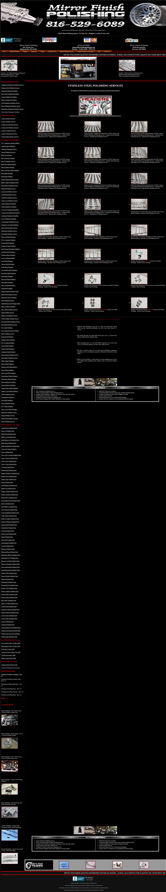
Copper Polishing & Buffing (9, 97)
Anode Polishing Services (8, 152)
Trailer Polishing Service (8, 394)
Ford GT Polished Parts (7, 431)
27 (110, 319)
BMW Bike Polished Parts (8, 434)
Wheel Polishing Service (8, 421)
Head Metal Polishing (7, 276)
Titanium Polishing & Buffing (9, 91)
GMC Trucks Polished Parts (9, 516)
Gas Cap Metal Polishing (8, 258)
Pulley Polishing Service (8, 334)
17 (93, 319)
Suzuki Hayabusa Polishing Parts (10, 609)
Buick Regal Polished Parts (8, 443)
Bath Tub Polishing (6, 155)
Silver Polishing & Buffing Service (10, 106)
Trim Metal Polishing (7, 400)
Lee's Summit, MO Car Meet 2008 (10, 643)
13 (86, 319)
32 (119, 319)
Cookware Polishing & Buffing (9, 216)
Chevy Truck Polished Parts (9, 464)
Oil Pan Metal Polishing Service (10, 318)
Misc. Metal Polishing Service (9, 309)
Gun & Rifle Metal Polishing (9, 270)
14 (88, 319)
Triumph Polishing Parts (7, 624)
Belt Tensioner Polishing (8, 158)
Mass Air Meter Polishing (8, 306)
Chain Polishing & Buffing (8, 203)
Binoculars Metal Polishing (8, 164)
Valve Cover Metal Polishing (9, 409)
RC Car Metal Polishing (7, 343)
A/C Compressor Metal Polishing (10, 143)
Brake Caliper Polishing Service (10, 182)
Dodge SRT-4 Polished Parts (9, 497)
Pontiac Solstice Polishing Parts (9, 591)
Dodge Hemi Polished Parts (8, 470)
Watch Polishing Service (8, 415)
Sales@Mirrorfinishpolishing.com (83, 47)
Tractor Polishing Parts (7, 621)
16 (91, 319)
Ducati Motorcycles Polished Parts (10, 500)
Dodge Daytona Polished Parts (9, 494)
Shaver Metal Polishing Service (9, 355)
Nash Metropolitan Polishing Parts (10, 570)
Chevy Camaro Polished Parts (9, 458)
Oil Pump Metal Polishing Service (10, 321)
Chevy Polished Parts (7, 452)
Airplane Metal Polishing (8, 146)
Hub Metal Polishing (7, 288)
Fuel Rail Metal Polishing (8, 252)
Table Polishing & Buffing (8, 382)
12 (84, 319)
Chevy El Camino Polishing (9, 449)
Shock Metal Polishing (7, 364)
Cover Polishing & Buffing (8, 219)
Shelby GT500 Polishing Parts (9, 603)
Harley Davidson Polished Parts (10, 519)
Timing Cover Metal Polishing (9, 391)
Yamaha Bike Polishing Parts (9, 637)
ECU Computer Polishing (8, 240)
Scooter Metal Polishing (7, 349)
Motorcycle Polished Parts (8, 488)
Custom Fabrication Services (9, 133)
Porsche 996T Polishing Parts (9, 594)
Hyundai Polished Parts (7, 531)
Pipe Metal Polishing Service (9, 324)
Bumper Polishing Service (8, 188)
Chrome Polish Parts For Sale (9, 665)
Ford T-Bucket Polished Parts (9, 509)
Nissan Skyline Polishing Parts (9, 576)
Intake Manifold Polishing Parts (10, 291)
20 (98, 319)
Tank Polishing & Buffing (8, 385)
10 (81, 319)
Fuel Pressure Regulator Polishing (10, 249)
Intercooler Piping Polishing (9, 297)
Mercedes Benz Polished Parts (9, 552)
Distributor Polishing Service (9, 231)
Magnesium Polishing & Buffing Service (12, 109)
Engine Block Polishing (7, 243)
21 (100, 319)
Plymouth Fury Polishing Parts (9, 585)
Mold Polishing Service (7, 312)
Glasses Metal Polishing (7, 264)
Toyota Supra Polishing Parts (9, 618)
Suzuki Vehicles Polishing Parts (10, 612)
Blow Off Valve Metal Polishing (10, 170)
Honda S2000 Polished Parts (9, 525)
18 (94, 319)
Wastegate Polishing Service (9, 412)
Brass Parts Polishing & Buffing (10, 94)
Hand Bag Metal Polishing (8, 273)
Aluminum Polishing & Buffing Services (12, 85)
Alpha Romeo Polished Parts (9, 428)
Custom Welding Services (8, 121)
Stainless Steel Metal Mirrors (9, 367)
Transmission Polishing (7, 397)
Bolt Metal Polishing (7, 176)
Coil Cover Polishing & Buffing (10, 210)
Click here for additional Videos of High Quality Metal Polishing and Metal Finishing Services (95, 115)
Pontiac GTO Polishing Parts (9, 588)
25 (107, 319)
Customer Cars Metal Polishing (9, 225)
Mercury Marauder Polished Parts (10, 564)
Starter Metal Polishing (7, 370)
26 (108, 319)
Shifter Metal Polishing (7, 361)
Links (3, 698)
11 (82, 319)
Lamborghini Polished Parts (8, 543)
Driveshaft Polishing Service (9, 234)
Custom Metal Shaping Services (10, 136)
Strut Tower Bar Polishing (8, 373)
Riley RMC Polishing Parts (8, 600)
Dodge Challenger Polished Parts (10, 473)
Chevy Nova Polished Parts (8, 461)
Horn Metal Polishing (7, 282)
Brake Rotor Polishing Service (9, 185)
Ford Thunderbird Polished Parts (10, 512)
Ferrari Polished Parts (7, 482)
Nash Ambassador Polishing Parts (10, 567)
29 (113, 319)
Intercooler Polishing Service (9, 294)
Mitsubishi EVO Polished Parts (9, 558)
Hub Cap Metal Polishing (8, 285)
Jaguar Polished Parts (7, 537)
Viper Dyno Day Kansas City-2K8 (10, 652)
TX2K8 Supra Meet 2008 (8, 655)
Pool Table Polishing (7, 328)
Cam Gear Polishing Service (9, 191)
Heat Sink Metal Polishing (8, 279)
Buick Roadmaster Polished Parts (10, 446)
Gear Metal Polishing (7, 261)
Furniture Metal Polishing (8, 255)
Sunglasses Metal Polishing (8, 379)
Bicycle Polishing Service (8, 161)
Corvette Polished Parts (7, 467)
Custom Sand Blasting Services (9, 127)
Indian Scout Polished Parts (8, 534)
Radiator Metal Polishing (8, 340)
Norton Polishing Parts (7, 579)
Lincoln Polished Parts (7, 546)
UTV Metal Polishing (7, 406)
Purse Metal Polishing (7, 337)
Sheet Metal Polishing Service (9, 358)
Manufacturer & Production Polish (10, 303)
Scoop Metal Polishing (7, 346)
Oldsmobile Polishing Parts (8, 582)
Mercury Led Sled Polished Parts (10, 561)
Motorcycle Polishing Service (9, 315)
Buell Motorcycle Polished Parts (10, 440)
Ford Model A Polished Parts (9, 506)
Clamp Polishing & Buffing (8, 207)
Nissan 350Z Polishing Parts (9, 573)
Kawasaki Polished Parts (8, 540)
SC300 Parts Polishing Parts (9, 606)
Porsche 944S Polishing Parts (9, 597)
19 (96, 319)
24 (105, 319)
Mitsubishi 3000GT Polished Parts (10, 555)
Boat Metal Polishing (7, 173)
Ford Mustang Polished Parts (9, 485)
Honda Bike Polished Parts (8, 528)
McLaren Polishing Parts (8, 549)
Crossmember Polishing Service (10, 222)
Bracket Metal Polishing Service (10, 179)
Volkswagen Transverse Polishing (10, 633)
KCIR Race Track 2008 (7, 649)
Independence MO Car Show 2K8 (10, 646)
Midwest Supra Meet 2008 (8, 658)
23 (103, 319)
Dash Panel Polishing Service (9, 228)
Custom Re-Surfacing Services (9, 124)
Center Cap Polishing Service (9, 200)
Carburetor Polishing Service (9, 197)
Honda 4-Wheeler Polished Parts (10, 522)
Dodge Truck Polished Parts (9, 476)
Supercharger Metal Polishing (9, 376)
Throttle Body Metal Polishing (9, 388)
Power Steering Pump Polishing (10, 331)
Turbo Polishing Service (7, 403)
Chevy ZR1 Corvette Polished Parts (11, 455)
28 (112, 319)
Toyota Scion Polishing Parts (9, 615)
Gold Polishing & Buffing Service (10, 103)
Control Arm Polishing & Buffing (10, 213)
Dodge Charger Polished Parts (9, 491)
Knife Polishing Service (7, 300)
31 (117, 319)
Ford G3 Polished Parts (7, 503)
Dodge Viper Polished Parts (8, 479)
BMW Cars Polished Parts (8, 437)
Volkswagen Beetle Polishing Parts (10, 630)
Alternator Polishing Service (9, 149)
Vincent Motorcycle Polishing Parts (11, 627)
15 (89, 319)
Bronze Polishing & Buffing (9, 100)
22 (101, 319)
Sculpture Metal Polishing (8, 352)
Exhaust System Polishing (8, 246)
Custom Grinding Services (8, 130)
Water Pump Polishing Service (9, 418)
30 (115, 319)
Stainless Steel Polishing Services (10, 88)
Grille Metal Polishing (7, 267)
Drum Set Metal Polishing (8, 237)
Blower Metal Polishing (7, 167)
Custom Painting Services (8, 118)
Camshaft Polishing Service (8, 194)
